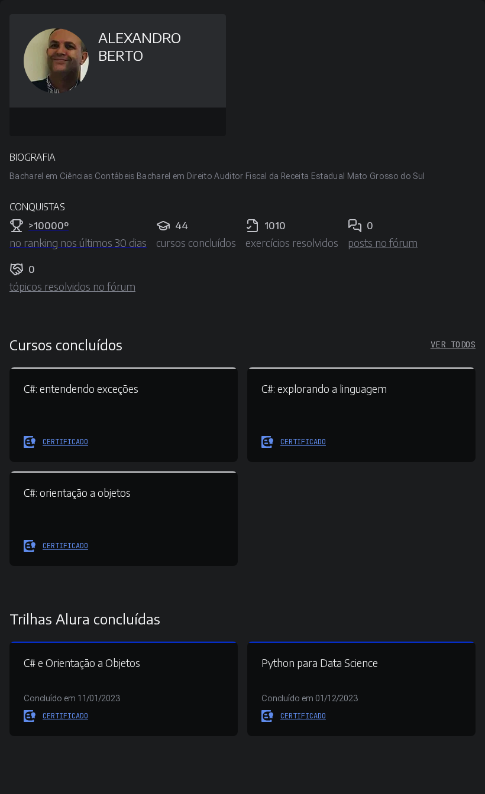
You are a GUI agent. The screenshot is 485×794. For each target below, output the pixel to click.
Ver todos (453, 344)
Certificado (65, 442)
